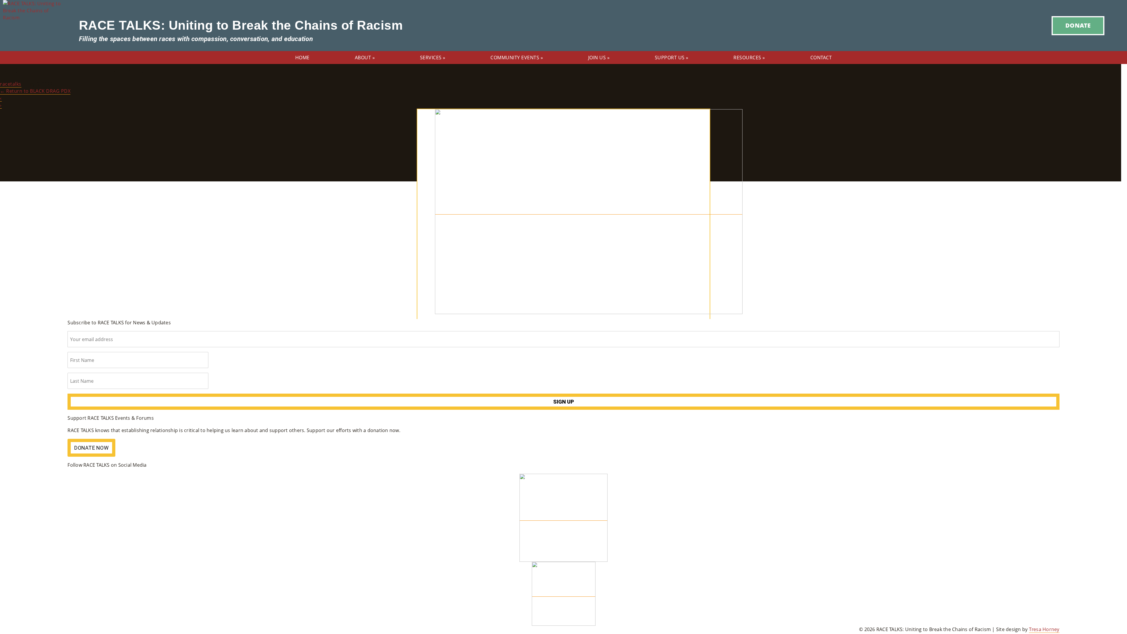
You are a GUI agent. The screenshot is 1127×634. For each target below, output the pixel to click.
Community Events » (516, 57)
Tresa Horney (1044, 629)
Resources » (749, 57)
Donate (1078, 25)
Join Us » (599, 57)
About (365, 57)
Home (302, 57)
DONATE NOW (91, 448)
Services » (433, 57)
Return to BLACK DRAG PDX (35, 91)
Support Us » (672, 57)
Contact (821, 57)
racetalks (10, 84)
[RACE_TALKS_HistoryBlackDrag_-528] (589, 211)
